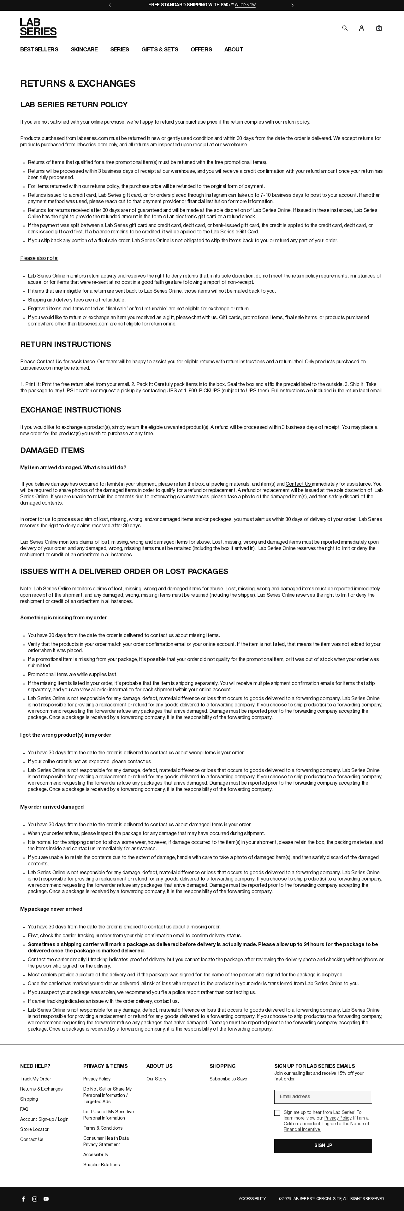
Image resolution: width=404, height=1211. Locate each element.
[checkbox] (323, 1121)
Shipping (29, 1099)
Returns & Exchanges (41, 1089)
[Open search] (345, 28)
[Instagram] (35, 1199)
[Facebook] (23, 1199)
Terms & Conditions (103, 1128)
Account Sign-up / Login (44, 1120)
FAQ (24, 1110)
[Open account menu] (361, 28)
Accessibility (95, 1155)
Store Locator (34, 1130)
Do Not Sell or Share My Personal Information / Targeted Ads (107, 1095)
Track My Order (35, 1079)
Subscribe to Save (228, 1079)
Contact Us (49, 362)
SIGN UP (323, 1146)
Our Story (156, 1079)
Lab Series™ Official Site (317, 1199)
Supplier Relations (101, 1165)
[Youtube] (46, 1199)
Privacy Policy (96, 1079)
